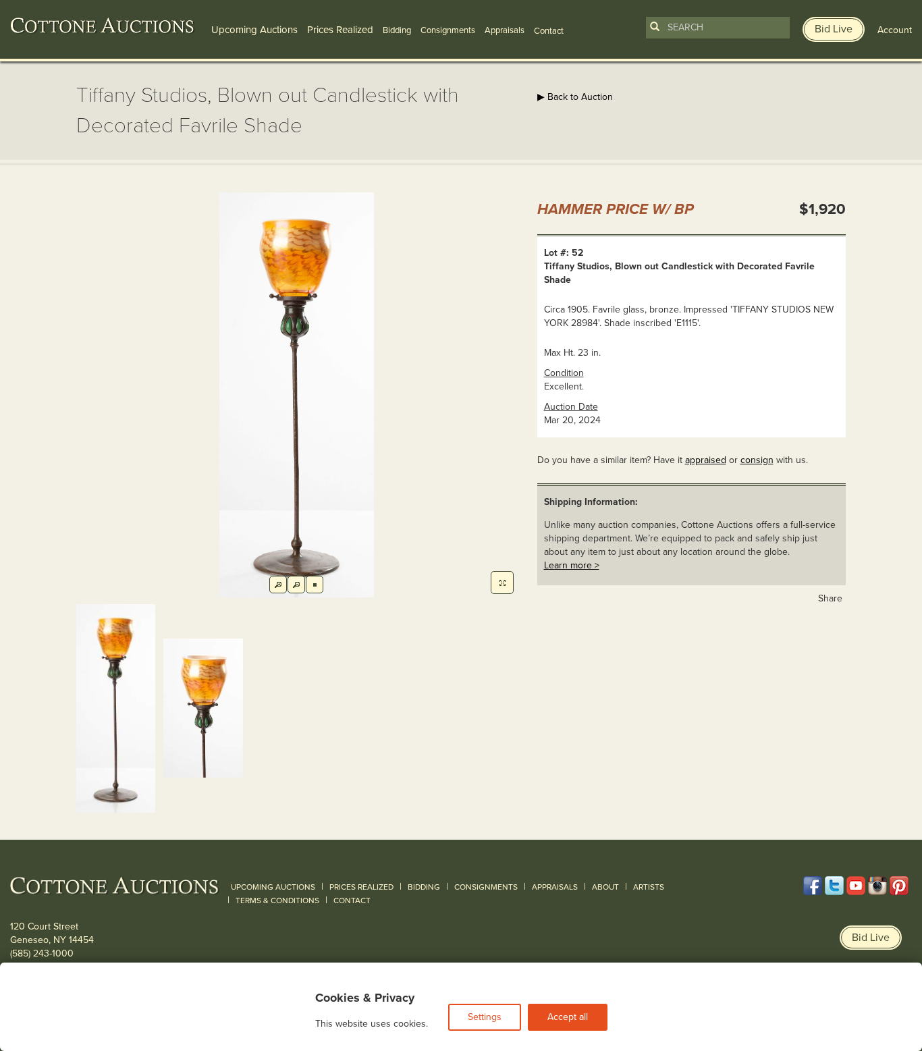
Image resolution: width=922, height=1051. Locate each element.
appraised (705, 460)
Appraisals (504, 30)
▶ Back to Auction (575, 97)
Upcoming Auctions (254, 30)
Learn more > (571, 565)
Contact (352, 900)
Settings (484, 1017)
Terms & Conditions (277, 900)
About (605, 887)
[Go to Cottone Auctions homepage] (102, 25)
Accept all (567, 1017)
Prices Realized (340, 30)
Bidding (397, 30)
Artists (648, 887)
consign (757, 460)
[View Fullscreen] (502, 582)
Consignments (448, 30)
